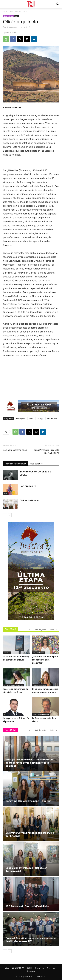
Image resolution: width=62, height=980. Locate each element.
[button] (58, 4)
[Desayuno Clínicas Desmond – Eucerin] (31, 788)
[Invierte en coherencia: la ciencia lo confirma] (16, 677)
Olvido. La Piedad (29, 500)
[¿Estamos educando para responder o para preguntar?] (45, 645)
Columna (7, 653)
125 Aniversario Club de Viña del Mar (27, 906)
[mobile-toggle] (5, 4)
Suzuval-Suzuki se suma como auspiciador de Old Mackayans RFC (31, 940)
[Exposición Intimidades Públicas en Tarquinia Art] (31, 859)
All (29, 629)
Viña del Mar (52, 418)
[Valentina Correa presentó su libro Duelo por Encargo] (31, 824)
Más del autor (36, 463)
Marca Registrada (39, 685)
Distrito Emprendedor (41, 714)
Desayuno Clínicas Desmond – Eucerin (28, 800)
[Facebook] (13, 39)
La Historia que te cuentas (13, 685)
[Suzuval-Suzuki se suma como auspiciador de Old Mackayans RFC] (31, 929)
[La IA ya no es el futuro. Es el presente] (16, 706)
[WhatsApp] (6, 39)
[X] (20, 39)
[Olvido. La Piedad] (10, 504)
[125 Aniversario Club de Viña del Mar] (31, 894)
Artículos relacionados (15, 463)
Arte (25, 11)
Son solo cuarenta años (15, 450)
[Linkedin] (34, 39)
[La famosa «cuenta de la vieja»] (45, 706)
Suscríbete (39, 968)
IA (4, 714)
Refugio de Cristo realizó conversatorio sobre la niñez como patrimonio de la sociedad (29, 762)
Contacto (31, 971)
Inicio (5, 11)
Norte (31, 418)
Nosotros (51, 968)
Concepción (20, 418)
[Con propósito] (10, 489)
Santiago (40, 418)
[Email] (27, 39)
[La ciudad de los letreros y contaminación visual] (16, 645)
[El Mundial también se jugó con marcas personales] (45, 677)
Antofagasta (40, 629)
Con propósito (28, 486)
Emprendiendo (38, 653)
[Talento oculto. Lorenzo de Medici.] (10, 475)
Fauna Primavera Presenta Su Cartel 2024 (46, 452)
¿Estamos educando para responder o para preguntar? (45, 659)
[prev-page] (5, 515)
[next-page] (10, 515)
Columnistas (15, 11)
